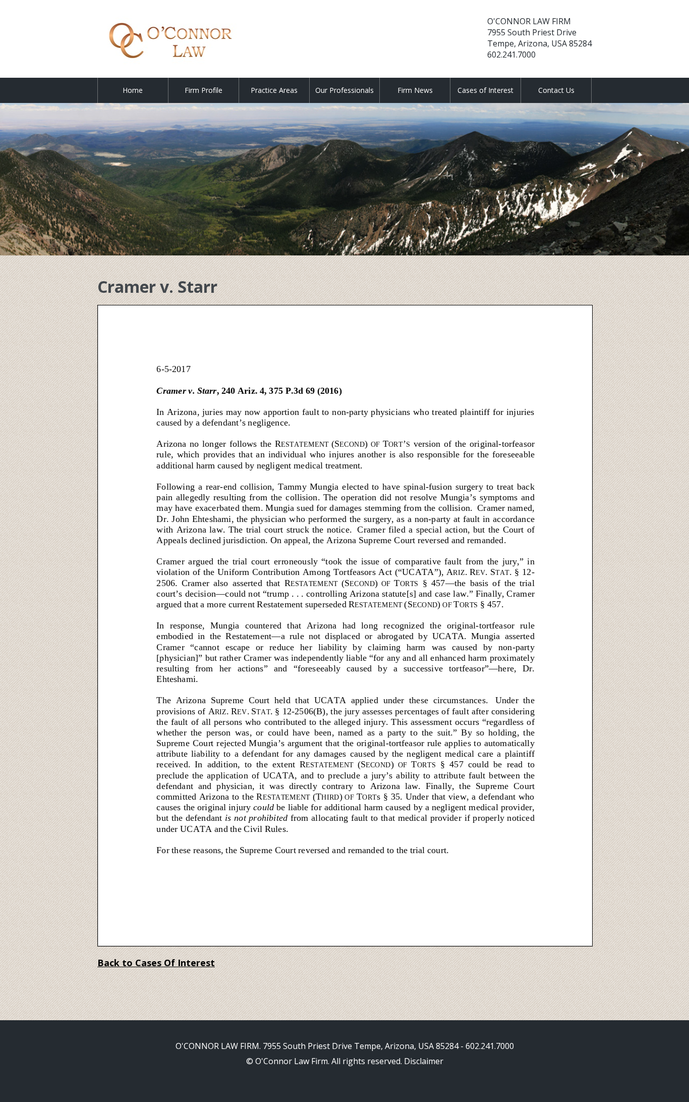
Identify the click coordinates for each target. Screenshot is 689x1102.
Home (133, 90)
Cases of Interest (485, 90)
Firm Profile (203, 90)
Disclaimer (423, 1061)
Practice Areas (274, 90)
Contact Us (556, 90)
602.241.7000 (511, 54)
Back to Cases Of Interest (156, 963)
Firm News (415, 90)
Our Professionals (344, 90)
